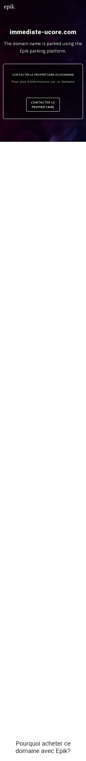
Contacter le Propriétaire (43, 104)
